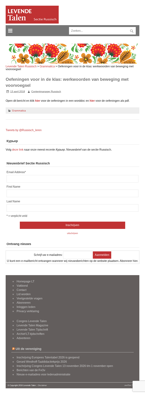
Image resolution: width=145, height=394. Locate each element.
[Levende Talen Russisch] (32, 22)
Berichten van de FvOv (31, 370)
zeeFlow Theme (130, 385)
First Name (13, 186)
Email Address (16, 172)
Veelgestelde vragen (29, 298)
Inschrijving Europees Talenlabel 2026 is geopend (48, 357)
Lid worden (24, 294)
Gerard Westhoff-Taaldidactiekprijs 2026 (42, 361)
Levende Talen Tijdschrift (32, 329)
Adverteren (23, 338)
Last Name (13, 201)
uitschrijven (72, 233)
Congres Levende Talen (32, 321)
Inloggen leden (26, 306)
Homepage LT (25, 281)
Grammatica (19, 110)
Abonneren (24, 302)
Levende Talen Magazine (32, 325)
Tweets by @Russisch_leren (24, 130)
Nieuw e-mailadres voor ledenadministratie (43, 374)
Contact (21, 289)
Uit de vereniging (28, 349)
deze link (17, 149)
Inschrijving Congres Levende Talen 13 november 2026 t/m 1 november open (65, 365)
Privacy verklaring (28, 311)
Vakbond (22, 285)
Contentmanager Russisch (46, 91)
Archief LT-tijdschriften (30, 333)
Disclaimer (42, 385)
